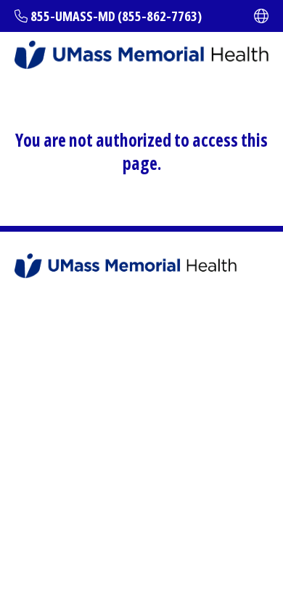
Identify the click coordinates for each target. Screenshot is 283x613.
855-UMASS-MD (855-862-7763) (116, 16)
